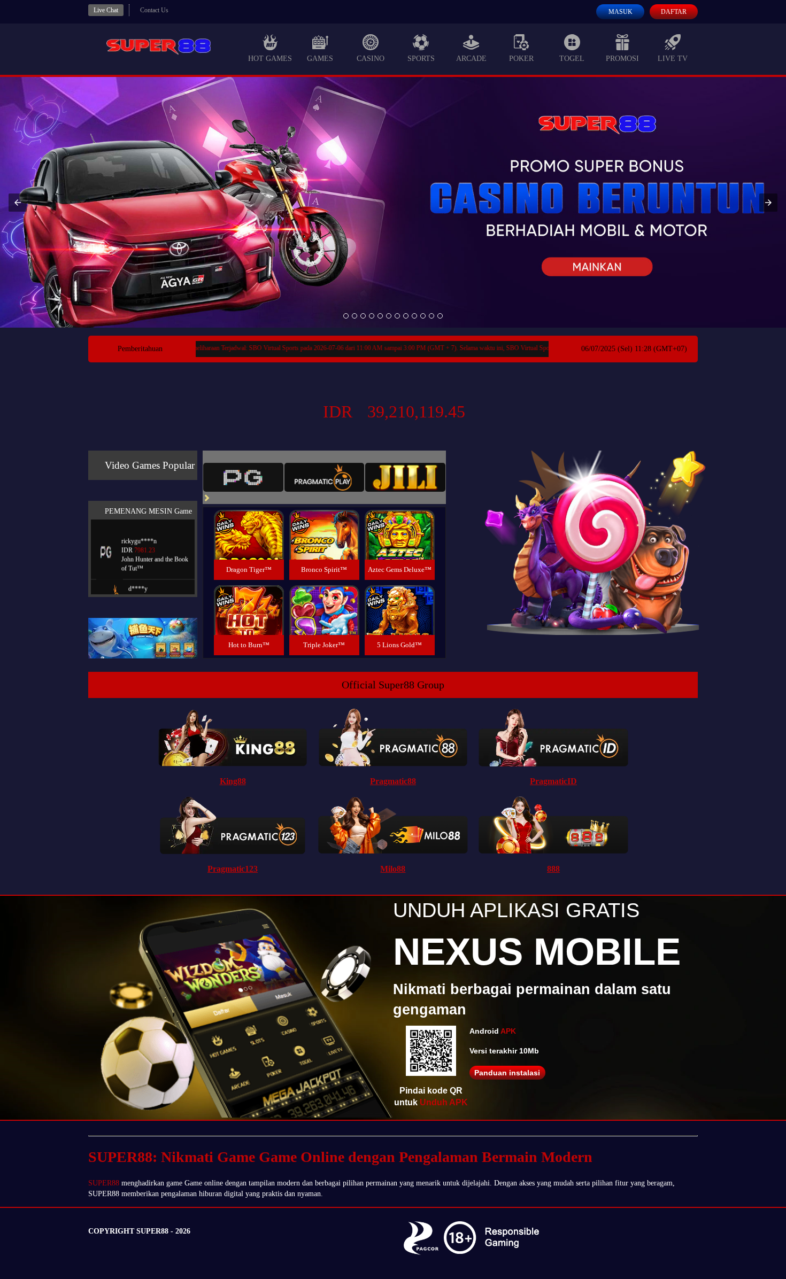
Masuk (620, 11)
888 (553, 869)
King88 (233, 781)
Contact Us (154, 10)
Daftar (674, 11)
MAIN (249, 546)
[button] (18, 202)
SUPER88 (103, 1183)
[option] (346, 316)
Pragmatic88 (393, 781)
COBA (248, 522)
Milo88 (392, 869)
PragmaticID (553, 781)
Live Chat (106, 10)
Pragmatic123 (232, 869)
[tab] (243, 477)
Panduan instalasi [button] (507, 1072)
